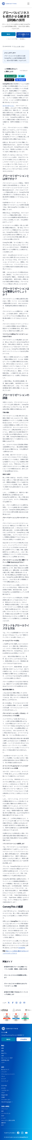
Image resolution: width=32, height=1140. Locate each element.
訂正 (2, 1125)
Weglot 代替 (4, 1095)
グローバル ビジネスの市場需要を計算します (15, 976)
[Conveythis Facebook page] (18, 1132)
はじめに (3, 1088)
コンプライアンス (5, 1113)
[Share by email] (24, 1002)
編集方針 (3, 1122)
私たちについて (5, 1069)
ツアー (3, 1062)
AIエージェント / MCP (6, 1058)
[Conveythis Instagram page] (22, 1132)
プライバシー (4, 1109)
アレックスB (17, 46)
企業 (2, 1055)
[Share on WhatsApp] (20, 1002)
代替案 (3, 1097)
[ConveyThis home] (9, 3)
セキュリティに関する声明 (8, 1120)
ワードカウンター (5, 1099)
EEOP (2, 1116)
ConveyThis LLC (24, 1137)
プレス (3, 1076)
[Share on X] (8, 1002)
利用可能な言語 (5, 1060)
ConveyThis (21, 948)
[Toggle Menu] (28, 4)
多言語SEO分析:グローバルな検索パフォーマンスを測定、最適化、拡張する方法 (15, 968)
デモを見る (23, 1039)
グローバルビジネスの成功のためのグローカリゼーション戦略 (15, 985)
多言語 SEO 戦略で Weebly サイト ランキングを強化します (16, 993)
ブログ (22, 46)
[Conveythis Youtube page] (26, 1132)
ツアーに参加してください (23, 35)
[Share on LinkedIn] (16, 1002)
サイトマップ (4, 1081)
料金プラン (4, 1053)
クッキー (3, 1118)
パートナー (4, 1072)
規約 (2, 1111)
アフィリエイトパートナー (8, 1074)
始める (8, 34)
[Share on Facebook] (12, 1002)
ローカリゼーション (8, 106)
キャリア (3, 1078)
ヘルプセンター (5, 1090)
